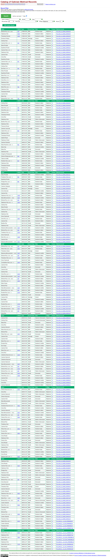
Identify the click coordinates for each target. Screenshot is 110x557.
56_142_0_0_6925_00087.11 (63, 419)
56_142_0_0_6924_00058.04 (63, 73)
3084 (18, 449)
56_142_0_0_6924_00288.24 (63, 137)
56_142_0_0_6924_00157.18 (63, 191)
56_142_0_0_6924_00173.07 (63, 299)
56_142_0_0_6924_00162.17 (63, 234)
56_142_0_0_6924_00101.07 (63, 94)
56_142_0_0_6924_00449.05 (63, 405)
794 (18, 107)
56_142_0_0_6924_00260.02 (63, 57)
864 (18, 156)
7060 (18, 537)
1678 (18, 292)
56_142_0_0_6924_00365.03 (63, 375)
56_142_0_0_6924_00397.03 (63, 336)
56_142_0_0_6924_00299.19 (63, 294)
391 (18, 80)
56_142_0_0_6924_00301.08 (63, 331)
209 (18, 31)
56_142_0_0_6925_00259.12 (63, 479)
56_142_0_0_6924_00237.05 (63, 297)
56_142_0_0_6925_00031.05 (63, 412)
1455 (18, 195)
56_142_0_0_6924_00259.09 (63, 54)
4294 (18, 33)
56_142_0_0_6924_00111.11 (63, 170)
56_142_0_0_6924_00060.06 (63, 80)
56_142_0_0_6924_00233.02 (63, 186)
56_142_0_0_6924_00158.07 (63, 197)
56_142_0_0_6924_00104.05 (63, 103)
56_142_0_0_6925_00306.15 (63, 489)
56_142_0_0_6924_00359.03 (63, 345)
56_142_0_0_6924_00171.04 (63, 288)
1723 (18, 329)
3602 (18, 493)
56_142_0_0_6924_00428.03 (63, 391)
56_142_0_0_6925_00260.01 (63, 482)
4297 (18, 197)
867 (18, 161)
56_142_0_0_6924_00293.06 (63, 223)
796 (18, 110)
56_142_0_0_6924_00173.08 (63, 306)
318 (18, 43)
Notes (20, 4)
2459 (18, 375)
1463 (18, 202)
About (23, 4)
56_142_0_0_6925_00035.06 (63, 433)
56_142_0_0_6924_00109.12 (63, 130)
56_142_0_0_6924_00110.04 (63, 154)
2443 (18, 368)
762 (18, 98)
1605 (18, 262)
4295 (18, 36)
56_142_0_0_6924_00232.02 (63, 128)
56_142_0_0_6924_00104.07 (63, 110)
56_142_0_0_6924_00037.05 (63, 38)
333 (18, 50)
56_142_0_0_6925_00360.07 (63, 491)
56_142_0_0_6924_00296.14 (63, 267)
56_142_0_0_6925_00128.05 (63, 463)
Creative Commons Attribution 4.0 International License (82, 553)
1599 (18, 258)
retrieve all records (28, 9)
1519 (18, 232)
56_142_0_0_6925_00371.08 (63, 498)
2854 (18, 433)
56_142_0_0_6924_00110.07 (63, 161)
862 (18, 144)
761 (18, 87)
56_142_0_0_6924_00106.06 (63, 121)
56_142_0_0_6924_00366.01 (63, 382)
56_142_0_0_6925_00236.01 (63, 486)
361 (18, 68)
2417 (18, 341)
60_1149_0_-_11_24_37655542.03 (64, 544)
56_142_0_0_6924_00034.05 (63, 31)
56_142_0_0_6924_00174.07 (63, 325)
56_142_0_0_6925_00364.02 (63, 502)
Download (16, 4)
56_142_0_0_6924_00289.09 (63, 149)
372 (18, 75)
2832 (18, 428)
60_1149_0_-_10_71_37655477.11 (64, 528)
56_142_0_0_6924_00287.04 (63, 117)
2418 (18, 350)
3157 (18, 465)
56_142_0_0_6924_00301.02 (63, 313)
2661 (18, 405)
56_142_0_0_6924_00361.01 (63, 352)
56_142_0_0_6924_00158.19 (63, 204)
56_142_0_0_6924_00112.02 (63, 179)
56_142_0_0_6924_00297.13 (63, 271)
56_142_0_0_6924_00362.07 (63, 364)
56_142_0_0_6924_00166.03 (63, 260)
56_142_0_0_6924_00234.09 (63, 251)
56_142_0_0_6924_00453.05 (63, 398)
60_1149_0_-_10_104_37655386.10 (65, 537)
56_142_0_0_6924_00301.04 (63, 320)
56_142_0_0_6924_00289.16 (63, 167)
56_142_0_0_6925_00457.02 (63, 509)
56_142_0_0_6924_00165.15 (63, 253)
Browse (11, 4)
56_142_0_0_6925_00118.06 (63, 447)
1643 (18, 274)
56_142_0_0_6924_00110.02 (63, 142)
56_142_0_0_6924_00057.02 (63, 66)
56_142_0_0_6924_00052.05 (63, 40)
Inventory (7, 4)
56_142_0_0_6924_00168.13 (63, 274)
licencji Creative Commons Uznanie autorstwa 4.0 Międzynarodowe (90, 555)
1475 (18, 209)
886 (18, 181)
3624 (18, 505)
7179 (18, 544)
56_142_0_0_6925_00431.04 (63, 514)
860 (18, 130)
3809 (18, 514)
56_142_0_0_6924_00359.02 (63, 338)
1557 (18, 248)
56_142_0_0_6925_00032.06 (63, 426)
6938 (18, 532)
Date (24, 16)
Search (2, 4)
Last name (18, 16)
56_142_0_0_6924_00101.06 (63, 87)
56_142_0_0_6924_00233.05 (63, 188)
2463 (18, 389)
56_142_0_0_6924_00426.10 (63, 359)
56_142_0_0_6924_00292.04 (63, 211)
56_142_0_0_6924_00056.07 (63, 59)
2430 (18, 355)
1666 (18, 281)
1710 (18, 306)
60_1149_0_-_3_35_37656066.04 (64, 521)
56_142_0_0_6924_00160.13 (63, 216)
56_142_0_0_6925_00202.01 (63, 440)
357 (18, 61)
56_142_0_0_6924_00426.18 (63, 371)
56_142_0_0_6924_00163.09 (63, 241)
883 (18, 177)
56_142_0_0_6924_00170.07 (63, 281)
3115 (18, 456)
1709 (18, 304)
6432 (18, 521)
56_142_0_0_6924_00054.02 (63, 47)
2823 (18, 417)
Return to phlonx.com (50, 4)
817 (18, 121)
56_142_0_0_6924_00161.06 (63, 227)
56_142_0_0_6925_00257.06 (63, 477)
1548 (18, 237)
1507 (18, 218)
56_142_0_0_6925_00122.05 (63, 454)
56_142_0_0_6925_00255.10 (63, 470)
